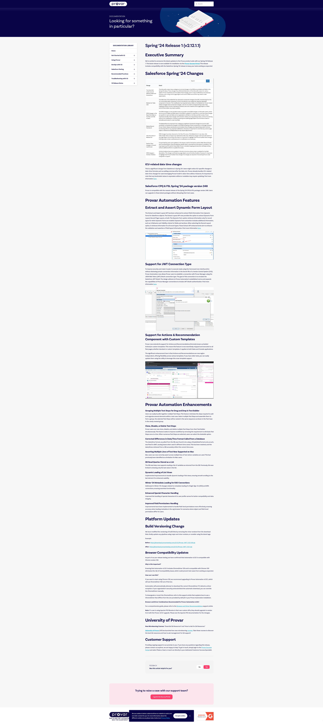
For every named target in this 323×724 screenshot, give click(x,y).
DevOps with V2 (116, 65)
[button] (204, 4)
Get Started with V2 (118, 55)
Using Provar (115, 60)
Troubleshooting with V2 (119, 79)
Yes (206, 667)
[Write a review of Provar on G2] (205, 716)
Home (113, 51)
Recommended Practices (119, 74)
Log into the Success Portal (161, 697)
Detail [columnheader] (160, 85)
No (200, 667)
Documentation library (123, 45)
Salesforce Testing (117, 69)
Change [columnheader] (148, 85)
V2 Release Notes (117, 83)
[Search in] (211, 81)
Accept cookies (180, 716)
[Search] (208, 81)
